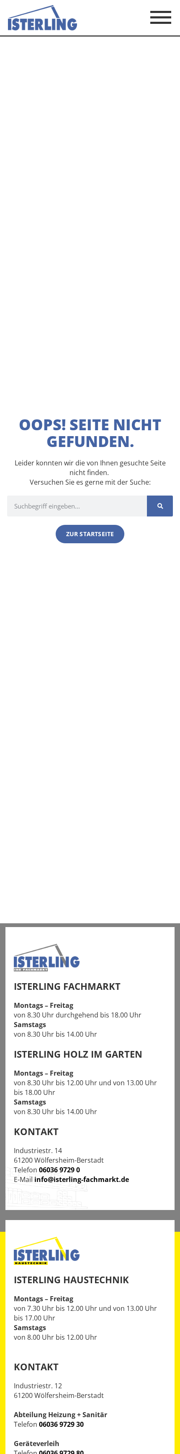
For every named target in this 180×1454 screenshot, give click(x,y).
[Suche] (160, 506)
